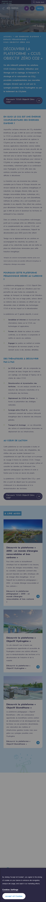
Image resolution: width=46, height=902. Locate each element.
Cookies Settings (10, 889)
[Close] (44, 870)
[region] (23, 885)
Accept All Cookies (14, 896)
